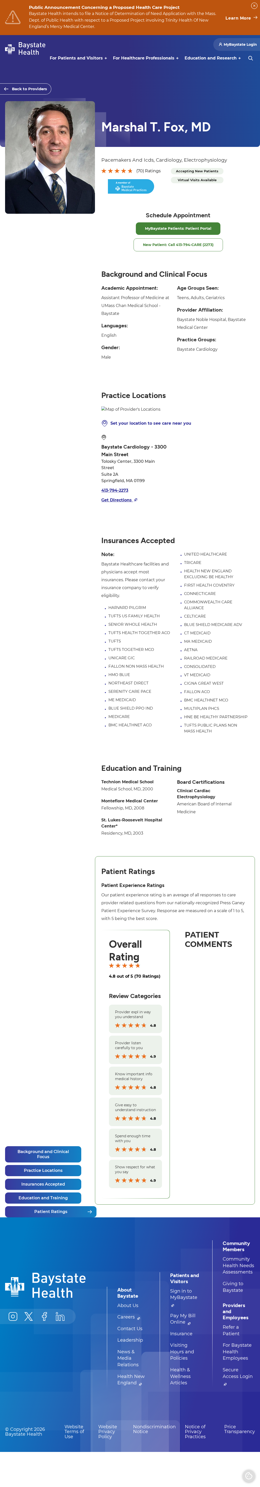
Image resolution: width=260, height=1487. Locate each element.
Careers (126, 1317)
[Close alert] (254, 6)
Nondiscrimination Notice (154, 1429)
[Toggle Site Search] (250, 58)
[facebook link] (44, 1316)
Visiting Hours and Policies (182, 1351)
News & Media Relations (128, 1358)
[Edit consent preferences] (249, 1476)
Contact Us (129, 1328)
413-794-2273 (114, 490)
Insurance (181, 1334)
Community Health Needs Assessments (238, 1265)
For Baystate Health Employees (237, 1351)
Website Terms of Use (74, 1431)
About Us (127, 1305)
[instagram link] (13, 1316)
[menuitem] (76, 58)
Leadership (130, 1340)
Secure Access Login (238, 1373)
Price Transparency (239, 1429)
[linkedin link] (60, 1316)
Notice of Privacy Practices (195, 1431)
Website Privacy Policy (107, 1431)
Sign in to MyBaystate (183, 1294)
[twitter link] (28, 1316)
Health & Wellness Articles (180, 1376)
